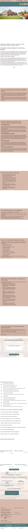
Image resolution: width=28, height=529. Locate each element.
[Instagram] (18, 484)
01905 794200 (7, 510)
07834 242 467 (7, 486)
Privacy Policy (21, 528)
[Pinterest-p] (23, 484)
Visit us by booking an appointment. (7, 480)
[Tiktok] (21, 484)
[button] (27, 4)
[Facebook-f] (19, 484)
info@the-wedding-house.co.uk (7, 509)
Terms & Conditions (21, 527)
